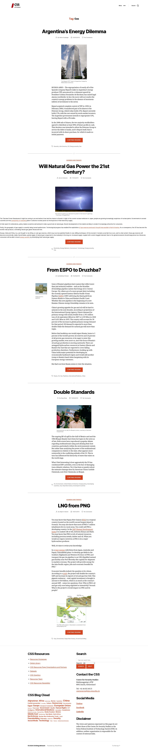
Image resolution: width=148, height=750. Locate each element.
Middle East (33, 714)
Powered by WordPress (54, 745)
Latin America (63, 146)
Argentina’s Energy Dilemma (74, 31)
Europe (36, 705)
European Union (62, 705)
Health (52, 708)
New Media (49, 714)
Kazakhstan (66, 710)
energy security (25, 237)
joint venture (60, 550)
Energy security (74, 146)
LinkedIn (80, 712)
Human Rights (61, 708)
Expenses (30, 708)
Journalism (58, 710)
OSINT (61, 716)
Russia (55, 376)
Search (81, 666)
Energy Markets (64, 248)
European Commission (46, 706)
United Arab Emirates (63, 720)
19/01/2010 (76, 511)
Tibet (51, 720)
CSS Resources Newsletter (40, 683)
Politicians (50, 718)
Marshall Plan (40, 712)
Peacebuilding (34, 718)
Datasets (33, 671)
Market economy (32, 712)
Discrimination (67, 703)
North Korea (33, 716)
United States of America (71, 484)
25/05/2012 (76, 37)
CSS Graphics (35, 675)
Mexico (58, 712)
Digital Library (35, 663)
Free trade (36, 708)
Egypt (30, 706)
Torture (55, 720)
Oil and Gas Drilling (81, 638)
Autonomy (47, 701)
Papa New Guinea (68, 485)
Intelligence (31, 710)
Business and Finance (74, 160)
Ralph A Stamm (64, 511)
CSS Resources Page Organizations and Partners (48, 667)
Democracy (57, 703)
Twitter (79, 704)
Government (44, 708)
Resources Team (36, 679)
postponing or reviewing (18, 220)
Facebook (80, 708)
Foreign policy (83, 484)
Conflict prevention (34, 703)
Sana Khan (64, 398)
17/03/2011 (75, 178)
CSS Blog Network (39, 745)
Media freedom (50, 712)
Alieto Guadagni (64, 37)
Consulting (43, 703)
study (65, 574)
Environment (73, 248)
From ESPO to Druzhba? (74, 270)
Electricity (56, 248)
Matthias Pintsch (64, 276)
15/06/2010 (74, 398)
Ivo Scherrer (64, 178)
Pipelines (65, 376)
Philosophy (43, 718)
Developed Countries (79, 485)
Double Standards (74, 392)
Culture (48, 703)
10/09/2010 (76, 276)
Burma (53, 701)
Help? (90, 666)
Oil (68, 146)
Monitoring (42, 714)
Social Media (33, 721)
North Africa (57, 714)
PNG (84, 520)
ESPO (61, 296)
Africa (41, 701)
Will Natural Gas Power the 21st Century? (74, 169)
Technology (81, 248)
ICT (69, 708)
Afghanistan (33, 701)
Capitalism (59, 701)
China (83, 376)
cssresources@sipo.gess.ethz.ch (88, 691)
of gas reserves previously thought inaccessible (93, 227)
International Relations (75, 376)
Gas (80, 146)
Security (56, 146)
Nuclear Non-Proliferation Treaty (49, 716)
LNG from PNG (74, 506)
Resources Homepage (38, 659)
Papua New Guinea (69, 638)
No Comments (88, 37)
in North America (114, 227)
